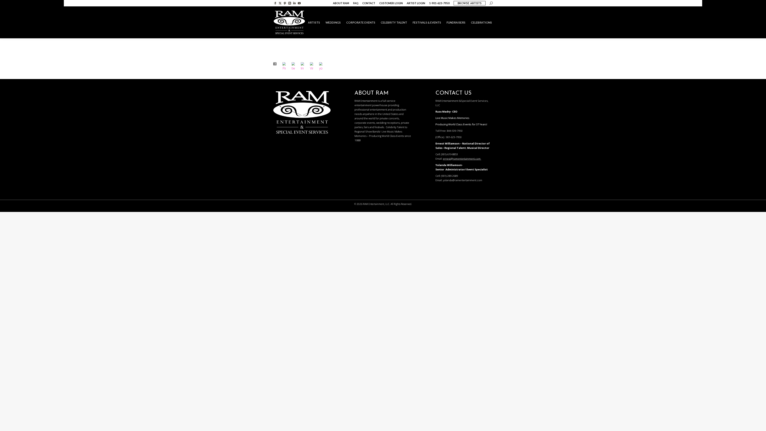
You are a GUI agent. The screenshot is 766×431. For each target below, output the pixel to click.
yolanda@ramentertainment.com (462, 180)
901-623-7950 (453, 137)
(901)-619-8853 (449, 154)
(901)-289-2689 (449, 176)
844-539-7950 (454, 130)
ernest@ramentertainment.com (462, 158)
